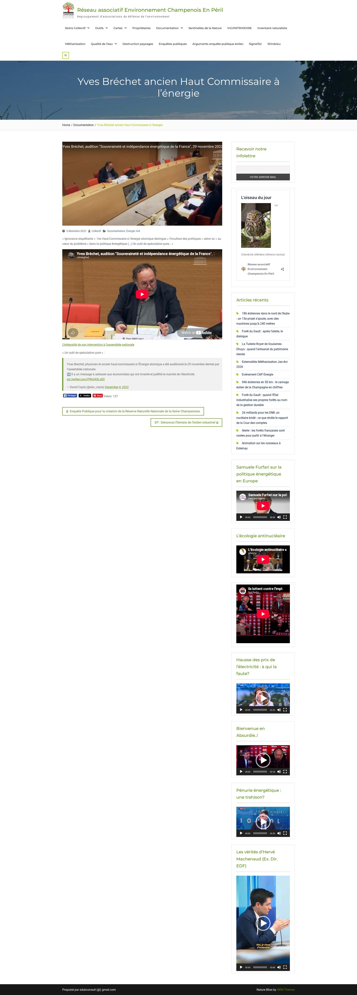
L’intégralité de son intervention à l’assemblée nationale (98, 344)
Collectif (96, 231)
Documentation (167, 28)
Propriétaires (141, 28)
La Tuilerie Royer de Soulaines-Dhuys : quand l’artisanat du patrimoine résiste (262, 349)
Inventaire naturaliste (272, 28)
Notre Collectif (75, 28)
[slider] (260, 710)
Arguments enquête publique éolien (217, 44)
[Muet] (279, 517)
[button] (263, 698)
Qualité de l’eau (102, 44)
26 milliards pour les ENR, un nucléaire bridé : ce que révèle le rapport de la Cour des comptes (262, 417)
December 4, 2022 (117, 387)
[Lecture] (241, 517)
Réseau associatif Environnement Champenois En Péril (150, 10)
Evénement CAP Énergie (257, 374)
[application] (263, 506)
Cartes (118, 28)
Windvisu (274, 44)
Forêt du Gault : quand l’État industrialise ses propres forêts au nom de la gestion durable (261, 400)
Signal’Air (255, 44)
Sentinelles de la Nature (205, 28)
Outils (99, 28)
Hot (138, 231)
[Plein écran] (285, 517)
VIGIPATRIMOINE (239, 28)
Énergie (130, 231)
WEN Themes (286, 989)
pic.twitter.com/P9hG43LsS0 (86, 379)
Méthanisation (75, 44)
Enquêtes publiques (173, 44)
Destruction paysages (138, 44)
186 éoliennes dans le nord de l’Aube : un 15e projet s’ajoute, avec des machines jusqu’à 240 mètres (263, 318)
